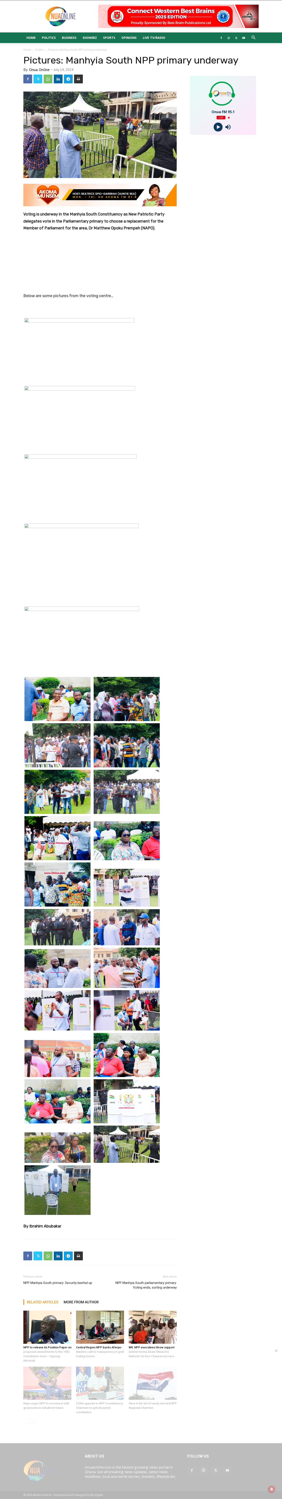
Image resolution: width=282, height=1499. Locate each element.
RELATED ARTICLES (42, 1302)
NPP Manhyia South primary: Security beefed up (57, 1283)
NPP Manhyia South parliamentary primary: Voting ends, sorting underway (146, 1285)
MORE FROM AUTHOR (81, 1302)
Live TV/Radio (154, 38)
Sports (109, 38)
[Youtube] (243, 37)
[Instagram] (228, 37)
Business (69, 38)
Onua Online (39, 69)
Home (31, 38)
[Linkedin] (58, 79)
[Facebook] (221, 37)
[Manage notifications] (271, 1489)
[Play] (218, 127)
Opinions (129, 38)
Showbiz (90, 38)
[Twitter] (236, 37)
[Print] (78, 79)
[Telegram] (68, 79)
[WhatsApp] (48, 79)
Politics (49, 38)
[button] (253, 38)
